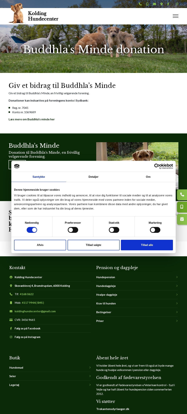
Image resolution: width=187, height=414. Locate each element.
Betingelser (103, 312)
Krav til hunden (106, 303)
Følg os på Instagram (27, 337)
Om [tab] (148, 176)
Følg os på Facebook (27, 328)
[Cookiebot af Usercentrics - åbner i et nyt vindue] (157, 166)
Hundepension (105, 277)
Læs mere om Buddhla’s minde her (32, 119)
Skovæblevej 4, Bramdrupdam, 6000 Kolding (42, 285)
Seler (12, 376)
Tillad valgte (93, 244)
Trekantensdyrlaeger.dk (112, 409)
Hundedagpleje (106, 286)
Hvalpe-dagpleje (106, 294)
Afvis (40, 244)
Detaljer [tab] (94, 176)
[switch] (73, 230)
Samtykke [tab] (39, 176)
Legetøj (14, 385)
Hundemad (16, 367)
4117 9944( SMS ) (33, 302)
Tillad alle (147, 244)
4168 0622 (27, 294)
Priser (100, 321)
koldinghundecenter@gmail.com (35, 311)
